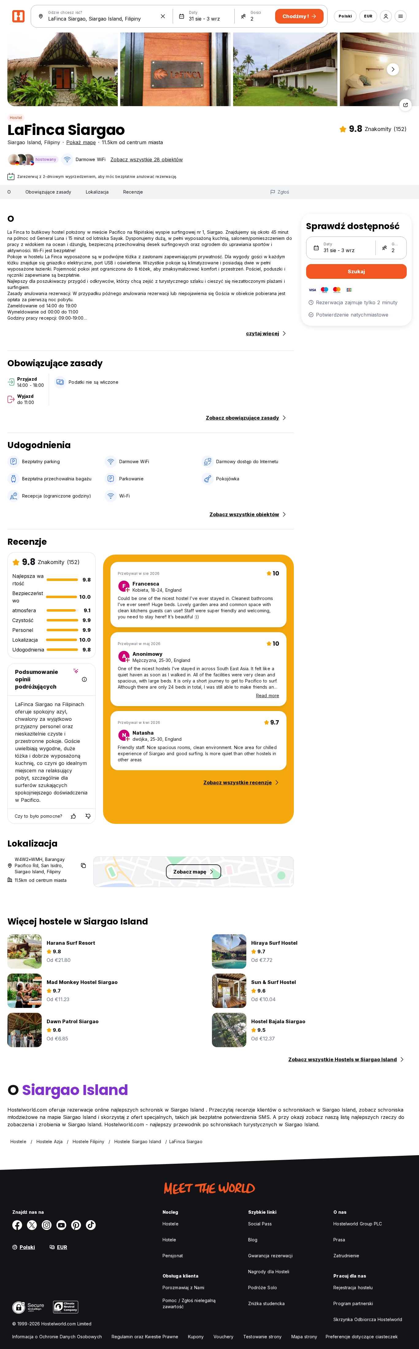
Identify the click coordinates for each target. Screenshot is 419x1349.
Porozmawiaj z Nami (183, 1287)
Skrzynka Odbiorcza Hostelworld (367, 1319)
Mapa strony (304, 1336)
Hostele (171, 1223)
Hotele (169, 1239)
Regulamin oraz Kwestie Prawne (145, 1336)
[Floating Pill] (393, 69)
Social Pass (260, 1223)
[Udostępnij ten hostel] (405, 105)
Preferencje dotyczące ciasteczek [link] (362, 1336)
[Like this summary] (73, 816)
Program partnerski (353, 1303)
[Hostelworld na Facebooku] (17, 1225)
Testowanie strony (262, 1336)
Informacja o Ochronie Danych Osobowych (57, 1336)
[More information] (84, 679)
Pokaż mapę (81, 142)
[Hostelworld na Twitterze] (32, 1225)
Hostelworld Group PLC (357, 1223)
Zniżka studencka (266, 1303)
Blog (252, 1239)
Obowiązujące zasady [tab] (48, 191)
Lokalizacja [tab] (97, 191)
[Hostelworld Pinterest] (76, 1225)
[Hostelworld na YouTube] (61, 1225)
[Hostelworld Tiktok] (91, 1225)
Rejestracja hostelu (353, 1287)
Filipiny (52, 142)
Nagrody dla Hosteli (269, 1271)
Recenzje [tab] (133, 191)
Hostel (16, 117)
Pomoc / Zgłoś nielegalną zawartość (189, 1303)
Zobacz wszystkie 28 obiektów (146, 159)
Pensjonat (173, 1255)
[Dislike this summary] (88, 816)
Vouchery (223, 1336)
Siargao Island (24, 142)
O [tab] (9, 191)
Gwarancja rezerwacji (270, 1255)
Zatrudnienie (346, 1255)
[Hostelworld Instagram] (47, 1225)
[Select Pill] (386, 16)
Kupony (196, 1336)
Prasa (339, 1239)
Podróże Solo (262, 1287)
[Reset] (163, 16)
